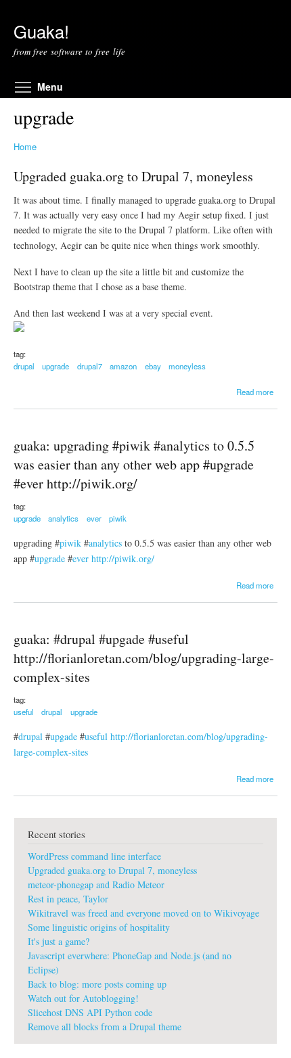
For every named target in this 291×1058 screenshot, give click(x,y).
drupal (24, 366)
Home (25, 146)
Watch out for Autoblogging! (83, 998)
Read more (254, 391)
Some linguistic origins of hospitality (99, 927)
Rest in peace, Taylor (68, 898)
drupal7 (89, 366)
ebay (153, 366)
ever (94, 518)
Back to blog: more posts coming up (97, 984)
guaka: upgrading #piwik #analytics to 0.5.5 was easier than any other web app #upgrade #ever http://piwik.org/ (134, 464)
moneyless (187, 366)
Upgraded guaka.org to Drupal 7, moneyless (133, 176)
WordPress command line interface (94, 856)
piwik (118, 518)
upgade (63, 736)
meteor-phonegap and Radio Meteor (96, 884)
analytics (63, 518)
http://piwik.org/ (122, 558)
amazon (123, 366)
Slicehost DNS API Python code (90, 1012)
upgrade (55, 366)
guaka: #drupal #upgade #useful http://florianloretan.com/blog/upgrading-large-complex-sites (144, 658)
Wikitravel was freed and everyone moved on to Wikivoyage (143, 912)
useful (24, 711)
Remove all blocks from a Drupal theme (104, 1026)
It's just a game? (58, 941)
